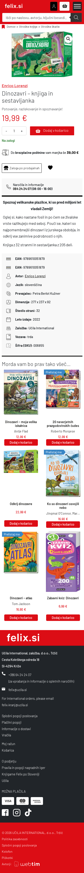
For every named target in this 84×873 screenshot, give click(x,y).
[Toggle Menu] (77, 6)
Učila (5, 781)
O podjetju (9, 761)
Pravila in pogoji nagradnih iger (23, 768)
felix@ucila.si (18, 690)
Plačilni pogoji (12, 722)
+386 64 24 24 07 (20, 675)
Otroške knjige (28, 26)
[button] (68, 39)
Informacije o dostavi (16, 729)
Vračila (6, 735)
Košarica (8, 750)
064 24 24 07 (22, 189)
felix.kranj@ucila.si (15, 705)
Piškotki (7, 858)
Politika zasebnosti (15, 839)
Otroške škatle (50, 26)
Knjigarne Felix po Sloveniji (20, 774)
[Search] (76, 17)
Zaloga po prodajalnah (25, 168)
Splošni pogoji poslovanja (19, 716)
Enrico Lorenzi (15, 85)
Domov (11, 26)
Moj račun (8, 744)
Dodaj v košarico (56, 130)
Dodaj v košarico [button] (21, 442)
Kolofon (7, 851)
